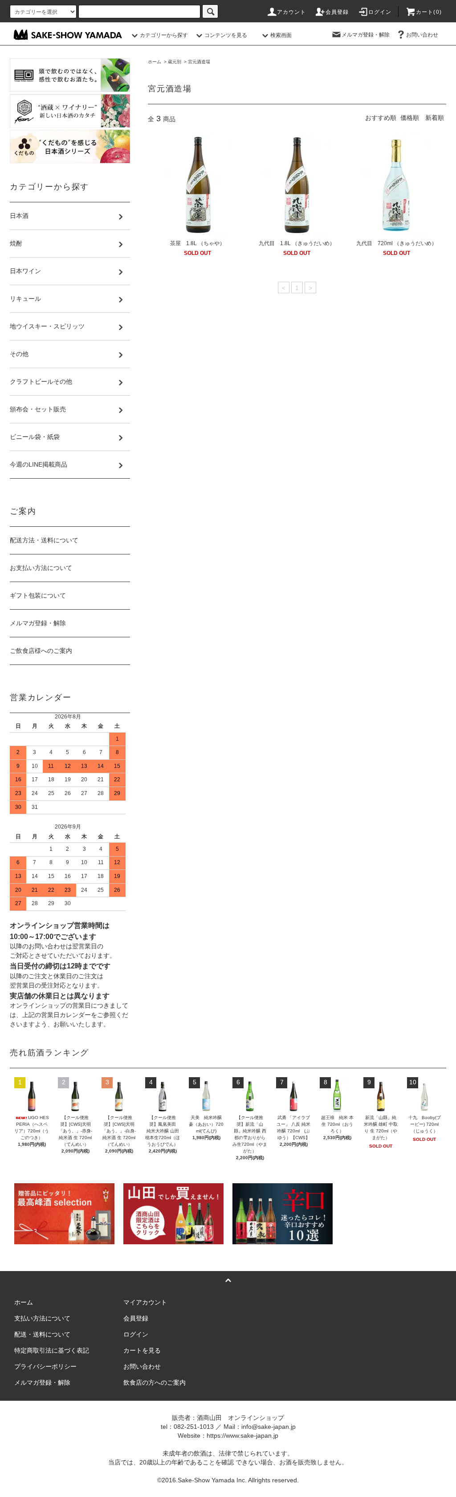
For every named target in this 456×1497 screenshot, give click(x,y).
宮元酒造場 (199, 61)
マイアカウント (145, 1302)
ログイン (380, 12)
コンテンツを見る (225, 35)
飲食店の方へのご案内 (154, 1382)
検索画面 (281, 35)
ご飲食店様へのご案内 (41, 650)
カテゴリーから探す (164, 35)
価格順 (409, 117)
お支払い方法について (41, 567)
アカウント (291, 12)
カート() (429, 12)
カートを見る (142, 1350)
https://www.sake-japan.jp (242, 1435)
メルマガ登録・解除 (366, 35)
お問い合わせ (422, 35)
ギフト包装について (38, 595)
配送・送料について (42, 1334)
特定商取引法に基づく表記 (51, 1350)
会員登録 (337, 12)
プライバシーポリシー (45, 1366)
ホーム (154, 61)
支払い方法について (42, 1318)
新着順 (434, 117)
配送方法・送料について (44, 540)
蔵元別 (174, 61)
